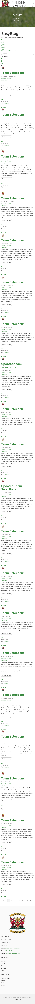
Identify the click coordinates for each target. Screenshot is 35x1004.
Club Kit (3, 963)
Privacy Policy (17, 999)
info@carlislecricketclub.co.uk (12, 948)
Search (5, 56)
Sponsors (3, 968)
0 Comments (6, 103)
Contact (3, 985)
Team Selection (12, 409)
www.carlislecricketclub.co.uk (13, 953)
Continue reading (6, 95)
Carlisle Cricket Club (6, 78)
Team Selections (12, 72)
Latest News (4, 80)
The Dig (3, 983)
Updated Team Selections (11, 487)
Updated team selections (11, 365)
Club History (4, 961)
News (2, 970)
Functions (3, 980)
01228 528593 (8, 951)
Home (15, 20)
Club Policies (4, 966)
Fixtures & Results (5, 978)
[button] (17, 49)
